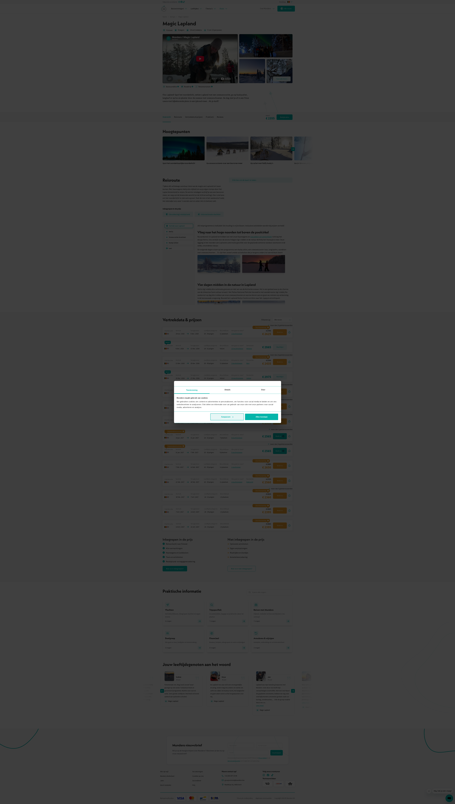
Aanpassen (226, 417)
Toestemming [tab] (191, 390)
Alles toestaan (262, 417)
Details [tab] (227, 390)
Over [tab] (263, 390)
